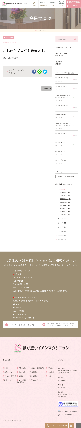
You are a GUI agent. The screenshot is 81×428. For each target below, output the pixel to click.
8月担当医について (61, 86)
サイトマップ (51, 376)
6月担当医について (61, 133)
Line (39, 71)
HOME (36, 30)
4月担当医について (61, 151)
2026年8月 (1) (65, 192)
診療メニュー (8, 380)
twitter (45, 71)
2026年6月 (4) (65, 199)
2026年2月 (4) (65, 211)
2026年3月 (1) (65, 208)
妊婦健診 (21, 376)
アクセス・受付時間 (10, 376)
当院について (8, 372)
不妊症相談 (33, 372)
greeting (9, 38)
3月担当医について (61, 160)
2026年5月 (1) (65, 202)
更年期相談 (33, 376)
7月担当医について (61, 106)
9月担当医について (61, 78)
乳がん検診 (22, 372)
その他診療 (50, 372)
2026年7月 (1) (65, 196)
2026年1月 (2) (65, 215)
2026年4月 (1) (65, 205)
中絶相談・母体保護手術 (37, 368)
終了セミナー (20, 42)
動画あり (14, 42)
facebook (34, 71)
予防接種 (50, 368)
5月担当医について (61, 142)
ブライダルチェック (36, 380)
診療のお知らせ (60, 114)
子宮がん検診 (22, 368)
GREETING (61, 54)
